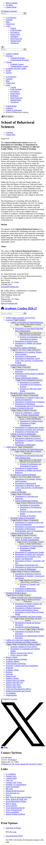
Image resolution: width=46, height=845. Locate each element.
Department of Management (25, 356)
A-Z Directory (11, 18)
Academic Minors (12, 661)
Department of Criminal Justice (31, 421)
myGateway (14, 32)
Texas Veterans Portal (14, 810)
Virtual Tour (10, 24)
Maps (8, 22)
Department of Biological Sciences (28, 438)
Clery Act (9, 780)
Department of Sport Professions (27, 627)
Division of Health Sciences (16, 593)
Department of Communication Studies (29, 427)
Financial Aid (11, 676)
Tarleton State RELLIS (14, 683)
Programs (9, 56)
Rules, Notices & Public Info (16, 799)
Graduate (9, 108)
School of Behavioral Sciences (26, 378)
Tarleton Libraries (12, 678)
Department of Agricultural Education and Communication (29, 330)
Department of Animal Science (26, 341)
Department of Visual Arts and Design (29, 567)
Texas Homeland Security (15, 808)
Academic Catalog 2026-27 (20, 308)
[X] (23, 746)
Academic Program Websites (16, 659)
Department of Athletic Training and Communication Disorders (28, 605)
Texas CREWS (11, 806)
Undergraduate (11, 447)
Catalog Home (11, 7)
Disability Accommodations (16, 785)
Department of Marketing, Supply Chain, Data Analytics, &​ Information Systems (29, 360)
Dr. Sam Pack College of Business (23, 348)
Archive (9, 73)
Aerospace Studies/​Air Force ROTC (24, 647)
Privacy (8, 795)
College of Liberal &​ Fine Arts (21, 408)
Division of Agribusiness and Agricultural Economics (30, 338)
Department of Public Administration (28, 424)
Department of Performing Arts (26, 432)
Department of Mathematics (25, 445)
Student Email (15, 41)
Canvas (13, 28)
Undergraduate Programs (19, 60)
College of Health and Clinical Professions (26, 597)
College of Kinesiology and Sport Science (26, 616)
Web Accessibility (12, 812)
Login (8, 26)
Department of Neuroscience (25, 591)
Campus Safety (11, 778)
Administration (11, 695)
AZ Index (9, 5)
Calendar (9, 20)
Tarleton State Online (13, 687)
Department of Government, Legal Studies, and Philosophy (28, 558)
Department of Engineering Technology (30, 402)
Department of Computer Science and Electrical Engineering (29, 399)
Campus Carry (11, 776)
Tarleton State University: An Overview (20, 318)
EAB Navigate (15, 30)
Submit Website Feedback (15, 814)
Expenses (9, 674)
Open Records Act (12, 793)
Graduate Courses (17, 64)
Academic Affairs (12, 670)
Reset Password (16, 39)
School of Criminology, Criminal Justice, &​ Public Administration (27, 414)
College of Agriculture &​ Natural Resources (26, 322)
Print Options (8, 116)
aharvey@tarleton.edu (9, 303)
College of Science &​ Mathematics (23, 434)
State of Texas (11, 804)
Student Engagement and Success (18, 691)
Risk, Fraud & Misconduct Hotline (18, 797)
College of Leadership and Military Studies (22, 642)
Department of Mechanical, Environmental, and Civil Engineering (29, 405)
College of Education (13, 110)
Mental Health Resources (15, 791)
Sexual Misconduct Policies (16, 801)
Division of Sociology (28, 516)
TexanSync (14, 43)
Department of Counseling (30, 382)
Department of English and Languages (29, 430)
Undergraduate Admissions (16, 664)
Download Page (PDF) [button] (14, 836)
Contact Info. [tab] (10, 135)
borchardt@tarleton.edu (10, 287)
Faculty (8, 71)
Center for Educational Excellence (18, 689)
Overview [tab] (9, 132)
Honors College (11, 657)
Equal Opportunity (13, 787)
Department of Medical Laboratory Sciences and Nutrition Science (28, 609)
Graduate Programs (17, 58)
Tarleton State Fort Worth (15, 680)
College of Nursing (17, 629)
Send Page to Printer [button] (13, 828)
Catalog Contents (12, 54)
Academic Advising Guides (16, 68)
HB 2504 (9, 789)
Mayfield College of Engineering (22, 393)
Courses (9, 62)
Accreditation (11, 693)
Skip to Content (11, 3)
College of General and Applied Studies (20, 640)
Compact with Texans (14, 782)
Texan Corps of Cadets (18, 655)
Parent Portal (15, 34)
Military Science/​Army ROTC (21, 653)
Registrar (9, 672)
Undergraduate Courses (19, 66)
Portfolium (14, 37)
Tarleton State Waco (13, 685)
